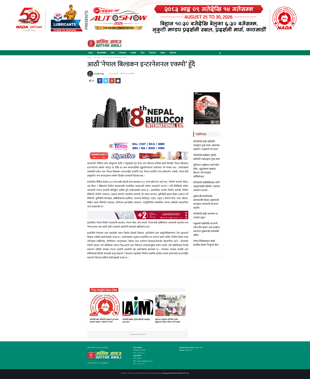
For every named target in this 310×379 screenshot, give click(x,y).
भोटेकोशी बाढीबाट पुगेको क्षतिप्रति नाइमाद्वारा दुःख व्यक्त (206, 157)
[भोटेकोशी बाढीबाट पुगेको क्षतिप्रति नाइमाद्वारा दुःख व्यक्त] (137, 305)
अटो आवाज (122, 53)
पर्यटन (142, 53)
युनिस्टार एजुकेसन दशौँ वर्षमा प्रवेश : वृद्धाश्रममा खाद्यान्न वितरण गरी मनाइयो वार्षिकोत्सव (206, 171)
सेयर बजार (152, 53)
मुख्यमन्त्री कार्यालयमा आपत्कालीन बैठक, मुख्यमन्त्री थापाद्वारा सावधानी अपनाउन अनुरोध (206, 202)
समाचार (162, 53)
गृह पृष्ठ (90, 53)
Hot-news (94, 315)
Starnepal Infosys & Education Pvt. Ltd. (175, 373)
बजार (112, 53)
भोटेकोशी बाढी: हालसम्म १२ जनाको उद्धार (205, 216)
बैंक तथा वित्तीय (101, 53)
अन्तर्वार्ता (133, 53)
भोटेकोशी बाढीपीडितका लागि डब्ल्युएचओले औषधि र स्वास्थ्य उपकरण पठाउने (206, 186)
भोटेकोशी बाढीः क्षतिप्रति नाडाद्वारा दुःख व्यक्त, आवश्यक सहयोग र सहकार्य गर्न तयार (206, 145)
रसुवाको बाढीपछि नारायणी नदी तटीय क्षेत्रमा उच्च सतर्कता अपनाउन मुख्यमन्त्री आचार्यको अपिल (206, 229)
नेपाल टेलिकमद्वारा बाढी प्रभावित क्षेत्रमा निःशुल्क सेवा (205, 243)
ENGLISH (173, 53)
